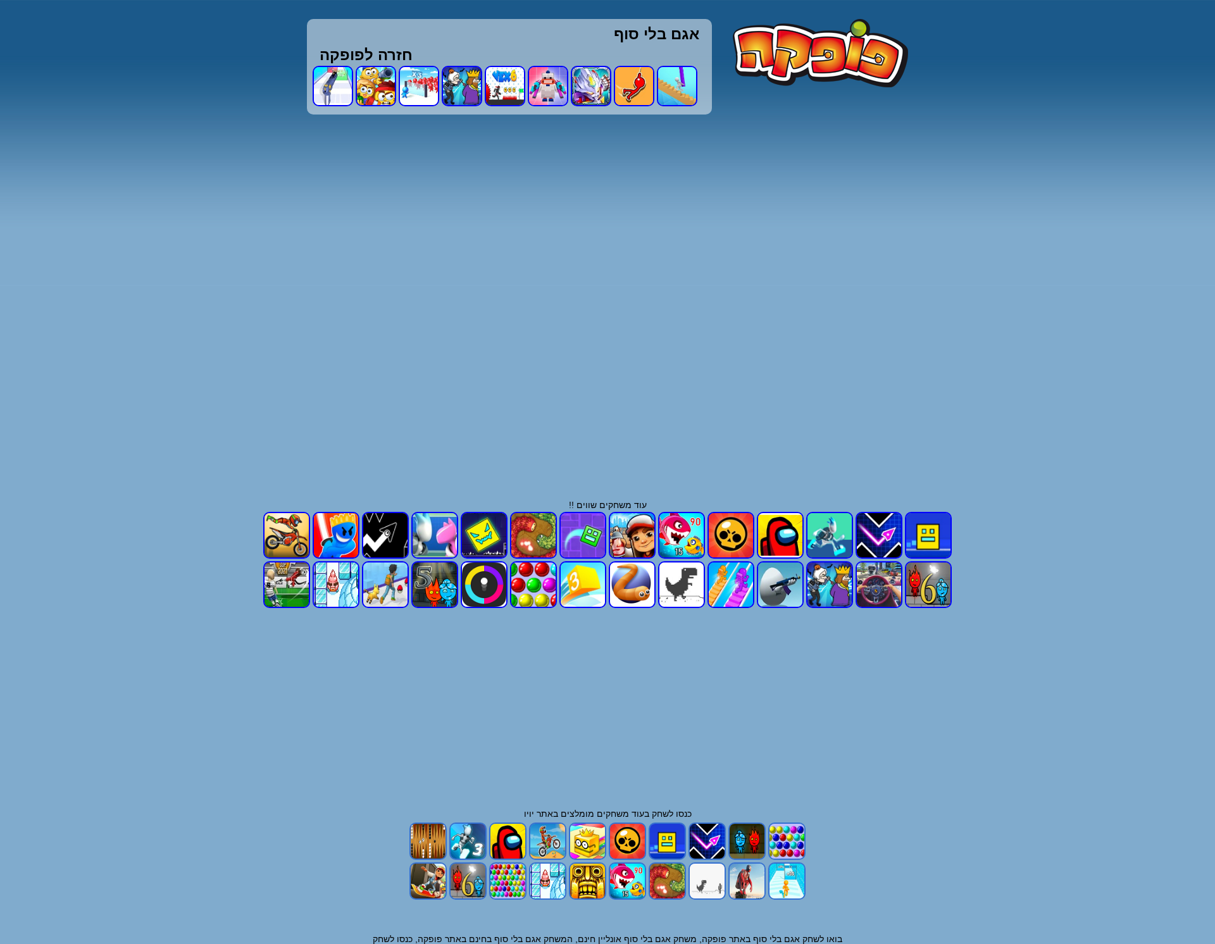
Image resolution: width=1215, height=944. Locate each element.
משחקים (613, 814)
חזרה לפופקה (366, 54)
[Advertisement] (757, 298)
